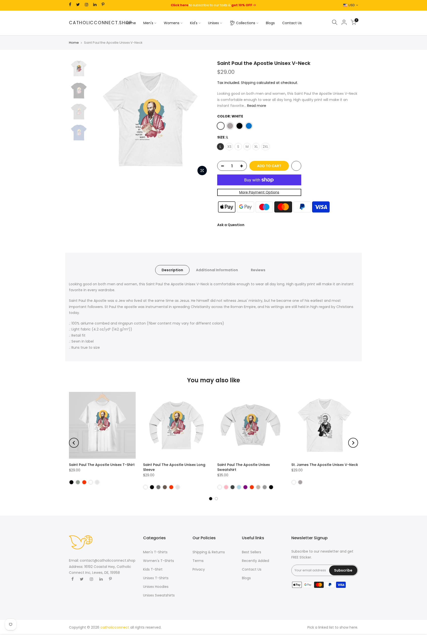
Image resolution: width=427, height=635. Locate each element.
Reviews (258, 270)
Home (131, 22)
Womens (171, 22)
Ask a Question (230, 224)
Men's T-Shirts (155, 552)
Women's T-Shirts (158, 560)
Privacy (198, 569)
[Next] (201, 118)
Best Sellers (251, 552)
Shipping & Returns (208, 552)
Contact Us (292, 22)
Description (172, 270)
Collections (245, 22)
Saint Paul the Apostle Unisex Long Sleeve (174, 467)
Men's (148, 22)
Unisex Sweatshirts (159, 595)
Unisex (213, 22)
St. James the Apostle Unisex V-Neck (324, 464)
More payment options (259, 192)
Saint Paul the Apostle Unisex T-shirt (102, 464)
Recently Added (255, 560)
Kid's (193, 22)
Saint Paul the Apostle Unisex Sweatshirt (243, 467)
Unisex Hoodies (156, 586)
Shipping (248, 82)
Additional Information (217, 270)
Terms (198, 560)
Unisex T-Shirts (156, 578)
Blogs (270, 22)
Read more (256, 105)
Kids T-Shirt (153, 569)
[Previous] (99, 118)
